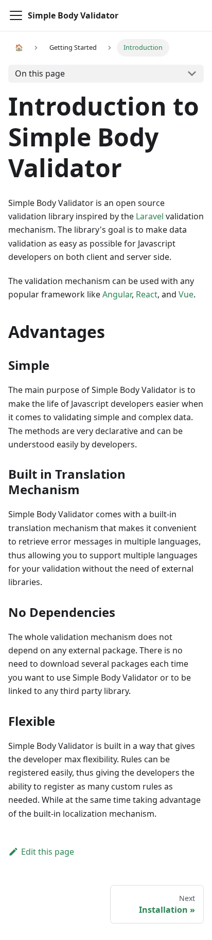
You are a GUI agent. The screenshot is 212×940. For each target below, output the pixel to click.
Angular (117, 294)
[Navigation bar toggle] (16, 15)
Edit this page (47, 851)
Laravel (150, 216)
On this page (40, 73)
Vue (186, 294)
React (146, 294)
